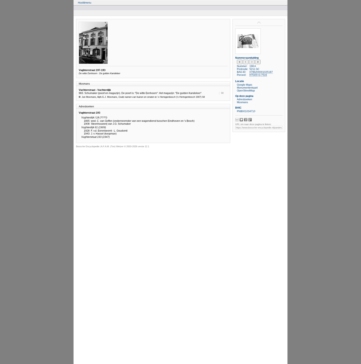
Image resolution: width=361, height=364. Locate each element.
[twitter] (241, 119)
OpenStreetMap (246, 90)
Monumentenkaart (247, 87)
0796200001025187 (261, 72)
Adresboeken (244, 99)
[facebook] (245, 119)
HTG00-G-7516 (258, 75)
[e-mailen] (237, 119)
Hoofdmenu (84, 2)
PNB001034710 (246, 111)
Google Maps (244, 84)
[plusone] (250, 119)
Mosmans (242, 102)
